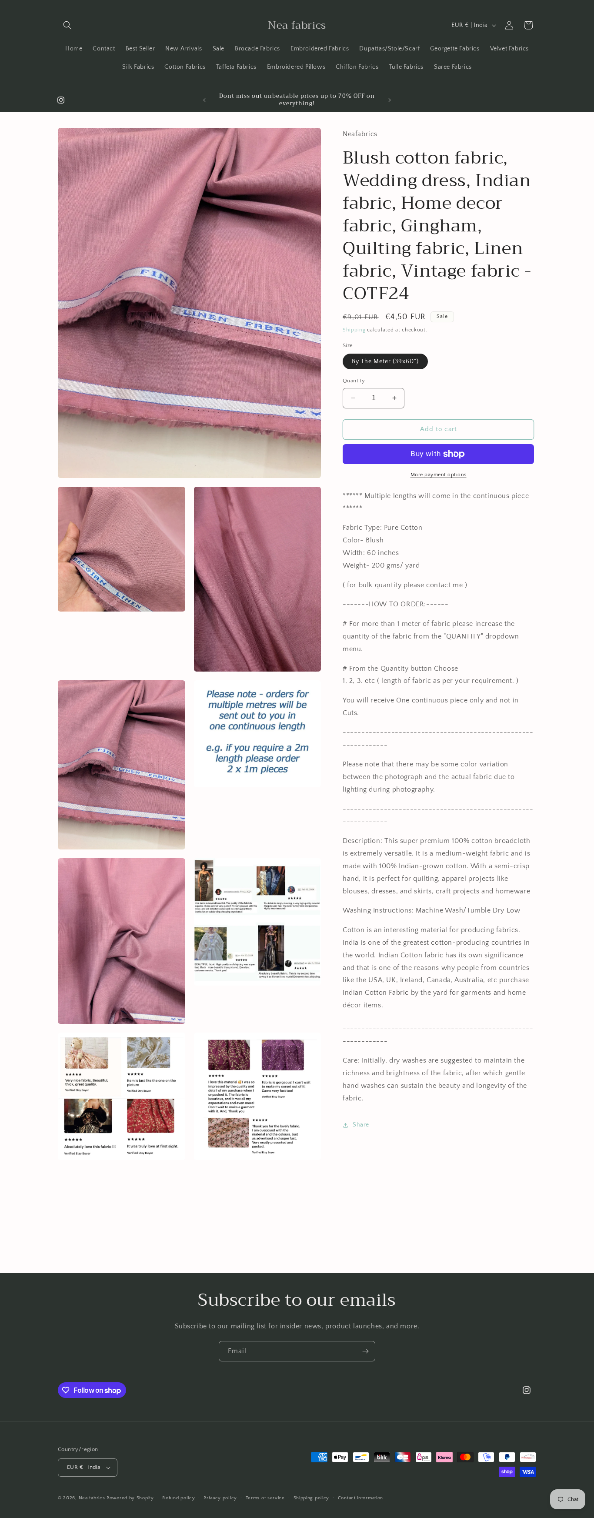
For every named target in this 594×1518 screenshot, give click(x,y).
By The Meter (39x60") (385, 361)
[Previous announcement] (204, 100)
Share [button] (361, 1124)
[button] (67, 25)
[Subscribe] (365, 1351)
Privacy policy (220, 1498)
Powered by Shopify (130, 1498)
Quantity (354, 381)
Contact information (360, 1498)
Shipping (354, 330)
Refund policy (178, 1498)
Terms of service (265, 1498)
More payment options (438, 475)
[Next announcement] (389, 100)
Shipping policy (312, 1498)
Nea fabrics (93, 1498)
